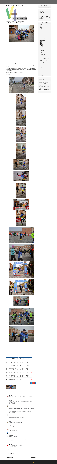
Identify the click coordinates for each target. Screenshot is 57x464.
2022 (40, 28)
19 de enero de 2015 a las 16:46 (13, 426)
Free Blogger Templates (34, 462)
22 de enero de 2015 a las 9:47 (13, 451)
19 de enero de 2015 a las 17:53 (13, 430)
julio (41, 42)
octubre (41, 39)
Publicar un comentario (11, 453)
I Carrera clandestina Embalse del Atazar (44, 58)
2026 (40, 24)
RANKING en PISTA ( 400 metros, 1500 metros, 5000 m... (44, 18)
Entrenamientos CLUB (42, 15)
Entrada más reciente (9, 457)
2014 (40, 68)
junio (41, 43)
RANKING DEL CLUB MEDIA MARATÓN (45, 19)
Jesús (9, 395)
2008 (40, 75)
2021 (40, 29)
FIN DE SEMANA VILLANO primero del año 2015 (45, 67)
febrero (41, 47)
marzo (41, 46)
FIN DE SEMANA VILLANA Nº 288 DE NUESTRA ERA (45, 54)
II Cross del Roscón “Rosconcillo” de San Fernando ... (45, 62)
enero (41, 48)
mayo (41, 44)
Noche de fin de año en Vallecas (44, 63)
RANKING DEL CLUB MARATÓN (43, 16)
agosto (41, 41)
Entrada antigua (34, 457)
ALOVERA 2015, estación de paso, (10, 389)
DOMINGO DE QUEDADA (43, 60)
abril (41, 45)
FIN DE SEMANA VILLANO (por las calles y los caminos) (45, 50)
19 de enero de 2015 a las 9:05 (13, 412)
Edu (9, 421)
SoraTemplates (25, 462)
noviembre (42, 38)
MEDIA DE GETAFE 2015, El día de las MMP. (45, 52)
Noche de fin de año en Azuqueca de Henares (45, 65)
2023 (40, 27)
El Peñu (10, 428)
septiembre (42, 40)
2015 (40, 36)
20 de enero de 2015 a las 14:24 (13, 446)
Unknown (10, 435)
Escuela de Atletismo (42, 12)
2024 (40, 26)
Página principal (41, 11)
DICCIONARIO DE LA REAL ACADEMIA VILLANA (44, 13)
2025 (40, 25)
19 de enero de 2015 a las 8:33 (13, 403)
